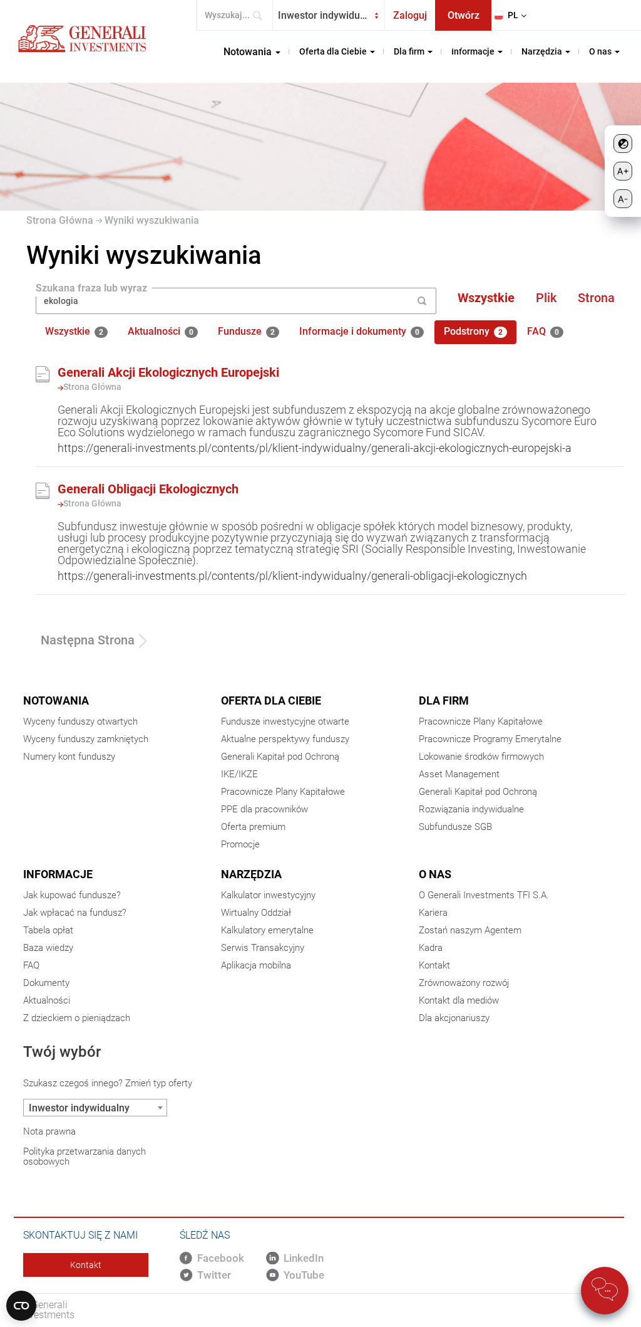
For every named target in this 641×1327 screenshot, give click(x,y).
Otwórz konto (463, 20)
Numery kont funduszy (69, 756)
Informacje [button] (473, 51)
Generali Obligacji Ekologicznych (148, 488)
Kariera (433, 912)
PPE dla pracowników (264, 809)
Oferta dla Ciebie (271, 700)
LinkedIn (304, 1258)
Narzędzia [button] (542, 51)
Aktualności (160, 332)
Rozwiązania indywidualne (471, 809)
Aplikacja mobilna (256, 965)
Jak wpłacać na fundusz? (74, 912)
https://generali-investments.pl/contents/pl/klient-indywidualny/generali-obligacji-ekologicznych (292, 575)
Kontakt (434, 965)
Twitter (214, 1275)
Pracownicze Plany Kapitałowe (283, 791)
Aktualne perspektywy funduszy (285, 739)
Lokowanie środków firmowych (481, 756)
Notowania (56, 700)
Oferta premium (253, 826)
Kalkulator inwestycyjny (268, 895)
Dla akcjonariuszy (454, 1018)
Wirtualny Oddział (256, 912)
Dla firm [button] (410, 51)
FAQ (543, 332)
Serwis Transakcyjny (262, 947)
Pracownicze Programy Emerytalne (490, 739)
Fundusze (246, 332)
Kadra (431, 947)
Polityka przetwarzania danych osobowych (84, 1156)
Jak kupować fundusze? (72, 895)
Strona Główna (59, 220)
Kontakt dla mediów (459, 1000)
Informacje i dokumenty (359, 332)
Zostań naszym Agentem (470, 930)
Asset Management (459, 774)
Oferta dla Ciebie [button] (334, 51)
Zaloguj (410, 15)
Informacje (58, 874)
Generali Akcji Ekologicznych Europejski (168, 372)
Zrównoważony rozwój (464, 983)
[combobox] (328, 15)
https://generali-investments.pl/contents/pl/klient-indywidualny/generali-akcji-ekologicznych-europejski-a (315, 447)
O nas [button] (601, 51)
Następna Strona (88, 640)
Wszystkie (486, 297)
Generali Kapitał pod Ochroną (280, 756)
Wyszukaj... (261, 15)
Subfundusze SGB (455, 826)
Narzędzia (251, 874)
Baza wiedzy (48, 947)
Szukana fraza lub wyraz (91, 288)
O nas (435, 874)
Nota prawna (49, 1131)
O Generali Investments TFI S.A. (484, 895)
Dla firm (444, 700)
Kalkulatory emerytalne (267, 930)
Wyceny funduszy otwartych (80, 721)
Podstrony (473, 332)
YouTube (304, 1275)
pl (513, 15)
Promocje (240, 844)
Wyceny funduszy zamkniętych (85, 739)
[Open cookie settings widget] (21, 1306)
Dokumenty (46, 983)
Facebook (220, 1258)
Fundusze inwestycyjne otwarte (285, 721)
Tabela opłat (48, 930)
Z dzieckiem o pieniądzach (76, 1018)
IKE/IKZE (239, 774)
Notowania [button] (248, 52)
